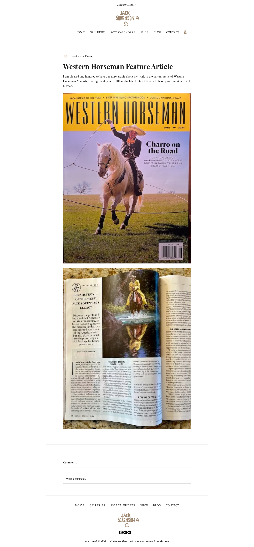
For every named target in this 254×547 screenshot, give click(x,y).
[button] (97, 32)
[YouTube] (129, 532)
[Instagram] (121, 532)
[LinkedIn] (125, 532)
